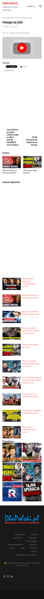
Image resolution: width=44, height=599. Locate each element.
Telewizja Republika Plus (15, 545)
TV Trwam (33, 534)
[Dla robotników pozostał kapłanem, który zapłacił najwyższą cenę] (32, 452)
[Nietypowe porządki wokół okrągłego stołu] (32, 491)
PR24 (22, 548)
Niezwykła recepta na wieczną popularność (9, 171)
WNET (13, 548)
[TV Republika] (12, 491)
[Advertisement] (22, 97)
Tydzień (17, 18)
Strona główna (7, 18)
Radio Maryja (18, 538)
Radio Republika (31, 541)
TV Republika (32, 538)
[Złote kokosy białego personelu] (12, 472)
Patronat (34, 551)
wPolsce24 (33, 545)
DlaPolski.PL (10, 3)
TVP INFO (33, 548)
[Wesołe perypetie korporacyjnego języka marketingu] (32, 472)
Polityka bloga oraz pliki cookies (26, 555)
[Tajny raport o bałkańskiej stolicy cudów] (12, 452)
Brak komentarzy (11, 27)
